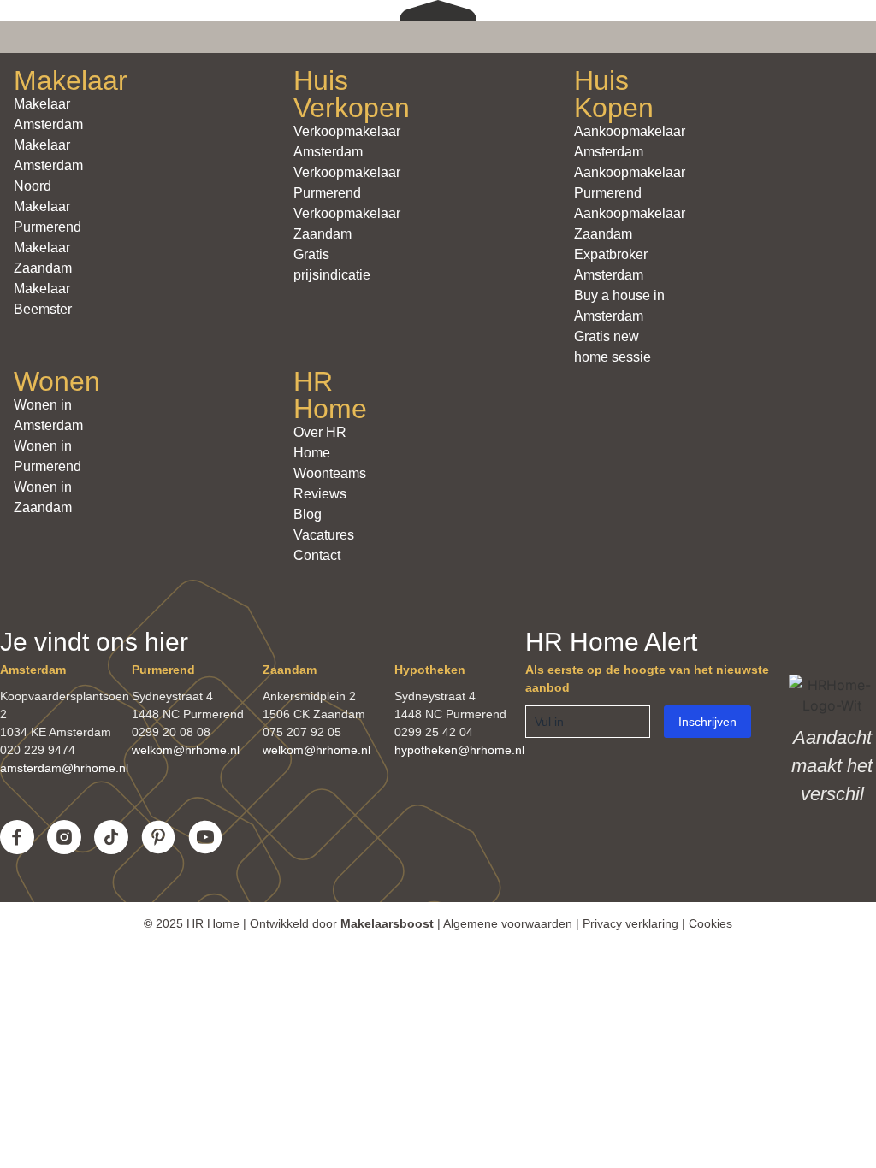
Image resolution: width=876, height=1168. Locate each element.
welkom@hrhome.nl (186, 750)
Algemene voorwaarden (507, 923)
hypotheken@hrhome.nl (459, 750)
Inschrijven (707, 722)
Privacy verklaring (630, 923)
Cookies (710, 923)
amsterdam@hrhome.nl (64, 768)
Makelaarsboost (387, 923)
